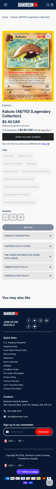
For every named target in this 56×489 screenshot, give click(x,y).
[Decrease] (5, 217)
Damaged (31, 163)
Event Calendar (10, 362)
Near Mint (8, 156)
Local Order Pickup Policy (15, 350)
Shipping (6, 126)
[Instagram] (40, 320)
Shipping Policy (10, 346)
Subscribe (43, 431)
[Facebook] (28, 320)
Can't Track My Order (13, 385)
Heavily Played (11, 171)
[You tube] (34, 326)
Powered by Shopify (28, 458)
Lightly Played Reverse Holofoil (19, 179)
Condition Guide (11, 369)
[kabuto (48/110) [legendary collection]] (48, 36)
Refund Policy (9, 354)
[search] (47, 5)
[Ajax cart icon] (52, 5)
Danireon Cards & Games (37, 455)
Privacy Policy (9, 377)
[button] (28, 130)
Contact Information (12, 388)
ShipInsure (8, 358)
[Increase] (20, 217)
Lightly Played (25, 156)
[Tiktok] (28, 326)
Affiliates (7, 365)
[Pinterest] (46, 320)
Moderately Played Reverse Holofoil (21, 186)
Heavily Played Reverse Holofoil (19, 202)
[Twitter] (34, 320)
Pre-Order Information (13, 373)
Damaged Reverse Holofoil (17, 194)
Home (5, 17)
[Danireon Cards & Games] (28, 5)
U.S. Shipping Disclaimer (14, 342)
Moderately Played (13, 163)
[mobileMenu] (5, 4)
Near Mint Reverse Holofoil (36, 171)
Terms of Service (11, 381)
